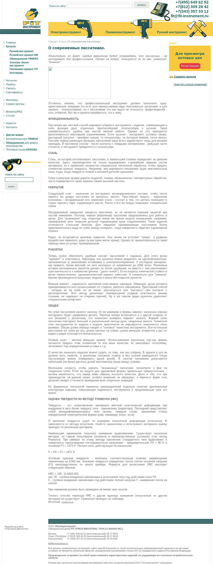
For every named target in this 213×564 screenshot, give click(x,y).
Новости (11, 123)
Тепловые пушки (21, 149)
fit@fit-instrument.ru (58, 543)
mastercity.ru (67, 502)
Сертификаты (14, 92)
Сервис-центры (15, 104)
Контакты (11, 127)
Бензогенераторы (22, 138)
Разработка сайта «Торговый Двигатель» (16, 527)
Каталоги (11, 80)
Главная (52, 41)
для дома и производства (22, 144)
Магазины (12, 100)
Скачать (11, 88)
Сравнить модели (185, 76)
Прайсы (10, 84)
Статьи (62, 41)
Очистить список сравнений (190, 84)
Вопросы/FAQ (14, 111)
